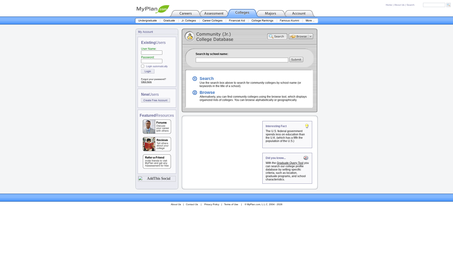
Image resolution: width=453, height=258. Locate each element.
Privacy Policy (211, 204)
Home (389, 5)
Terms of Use (231, 204)
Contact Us (192, 204)
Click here (146, 81)
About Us (399, 5)
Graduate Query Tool (290, 163)
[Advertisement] (222, 150)
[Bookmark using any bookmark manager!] (157, 180)
